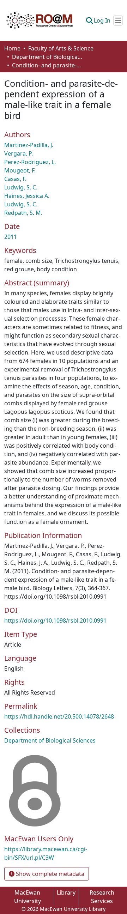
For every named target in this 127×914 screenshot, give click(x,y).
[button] (39, 20)
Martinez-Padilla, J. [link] (28, 145)
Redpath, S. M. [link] (23, 213)
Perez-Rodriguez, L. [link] (30, 162)
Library (66, 892)
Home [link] (12, 48)
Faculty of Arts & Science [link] (60, 48)
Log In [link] (102, 20)
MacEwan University (27, 897)
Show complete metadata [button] (49, 874)
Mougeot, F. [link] (20, 170)
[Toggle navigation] (118, 20)
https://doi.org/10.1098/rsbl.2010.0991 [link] (55, 620)
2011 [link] (10, 237)
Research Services (102, 897)
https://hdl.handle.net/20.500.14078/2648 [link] (59, 716)
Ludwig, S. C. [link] (20, 187)
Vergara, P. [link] (18, 153)
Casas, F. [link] (15, 179)
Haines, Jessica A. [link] (26, 196)
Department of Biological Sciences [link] (47, 57)
